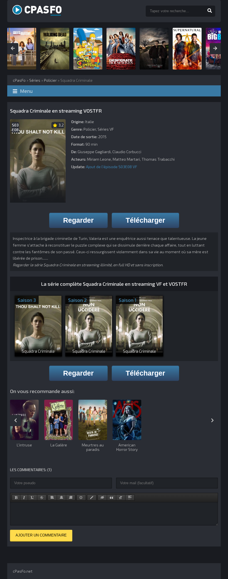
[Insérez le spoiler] (130, 497)
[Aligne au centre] (61, 497)
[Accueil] (74, 11)
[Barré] (41, 497)
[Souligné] (32, 497)
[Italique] (24, 497)
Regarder (78, 220)
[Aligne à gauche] (52, 497)
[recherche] (209, 11)
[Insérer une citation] (111, 497)
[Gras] (16, 497)
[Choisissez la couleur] (91, 497)
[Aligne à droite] (70, 497)
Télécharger (145, 220)
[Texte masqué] (102, 497)
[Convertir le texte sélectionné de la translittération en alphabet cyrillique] (120, 497)
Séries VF (106, 129)
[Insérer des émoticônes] (81, 497)
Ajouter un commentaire (41, 535)
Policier (89, 129)
